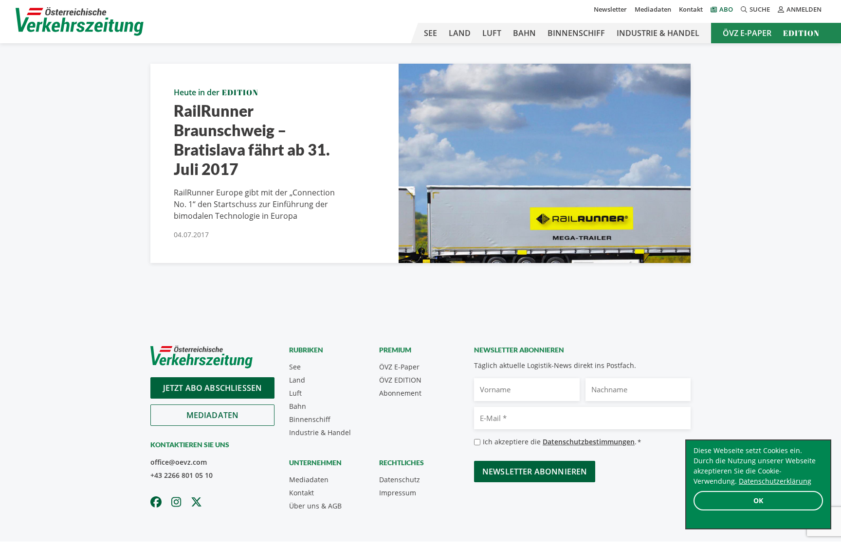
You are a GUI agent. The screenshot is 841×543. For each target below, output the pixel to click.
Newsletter (610, 9)
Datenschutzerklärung (775, 481)
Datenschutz (399, 479)
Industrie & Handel (658, 33)
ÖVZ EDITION (400, 380)
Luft (491, 33)
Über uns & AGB (315, 505)
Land (460, 33)
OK (758, 500)
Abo (726, 9)
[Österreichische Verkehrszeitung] (80, 21)
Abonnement (400, 393)
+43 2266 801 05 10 (181, 475)
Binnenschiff (576, 33)
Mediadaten (653, 9)
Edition (801, 33)
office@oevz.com (178, 462)
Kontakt (691, 9)
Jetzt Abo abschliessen (212, 388)
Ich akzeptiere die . (562, 441)
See (430, 33)
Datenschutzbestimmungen (589, 441)
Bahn (524, 33)
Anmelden (804, 9)
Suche (760, 9)
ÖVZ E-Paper (747, 33)
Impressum (397, 492)
